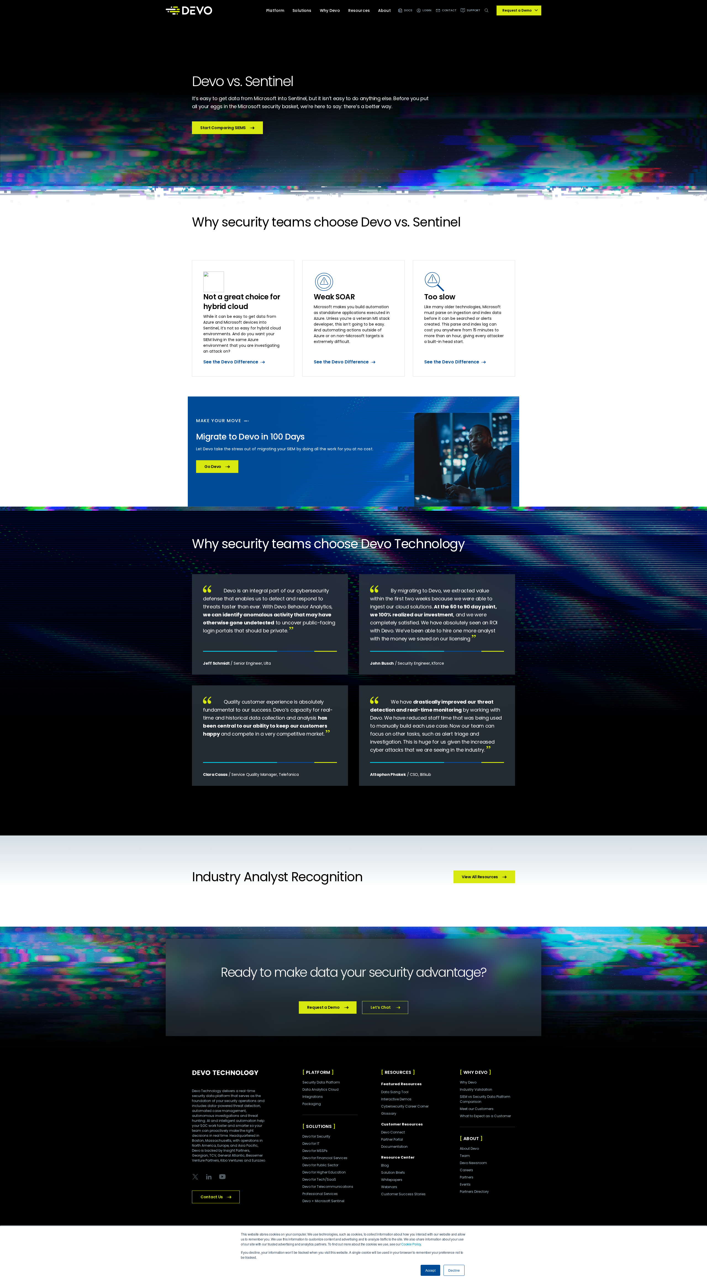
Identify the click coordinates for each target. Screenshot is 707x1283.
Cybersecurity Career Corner (405, 1106)
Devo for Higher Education (324, 1172)
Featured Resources (401, 1084)
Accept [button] (430, 1270)
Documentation (394, 1146)
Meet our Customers (477, 1108)
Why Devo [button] (330, 10)
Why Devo (468, 1082)
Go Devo (212, 466)
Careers (466, 1170)
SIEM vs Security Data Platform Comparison (485, 1099)
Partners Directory (474, 1191)
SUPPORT (473, 10)
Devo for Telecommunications (327, 1186)
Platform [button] (275, 10)
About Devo (469, 1148)
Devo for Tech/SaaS (319, 1179)
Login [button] (427, 10)
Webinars (389, 1186)
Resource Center (398, 1157)
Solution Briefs (393, 1172)
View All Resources (480, 877)
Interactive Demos (396, 1099)
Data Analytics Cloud (320, 1089)
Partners (466, 1177)
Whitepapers (391, 1179)
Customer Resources (402, 1124)
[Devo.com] (189, 10)
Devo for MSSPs (315, 1150)
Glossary (388, 1113)
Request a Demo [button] (517, 10)
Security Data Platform (321, 1082)
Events (465, 1184)
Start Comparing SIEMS (223, 128)
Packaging (311, 1103)
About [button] (384, 10)
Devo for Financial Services (324, 1158)
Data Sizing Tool (394, 1092)
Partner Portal (392, 1139)
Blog (385, 1165)
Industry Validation (476, 1089)
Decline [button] (454, 1270)
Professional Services (320, 1193)
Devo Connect (393, 1132)
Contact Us (212, 1197)
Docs (408, 10)
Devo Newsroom (473, 1162)
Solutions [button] (301, 10)
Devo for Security (316, 1136)
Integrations (312, 1096)
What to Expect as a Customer (485, 1116)
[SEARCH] (487, 13)
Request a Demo (323, 1007)
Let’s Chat (381, 1007)
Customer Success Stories (403, 1194)
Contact (449, 10)
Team (465, 1155)
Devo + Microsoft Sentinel (323, 1201)
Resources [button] (359, 10)
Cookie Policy (411, 1244)
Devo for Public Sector (320, 1165)
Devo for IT (311, 1143)
